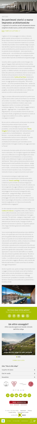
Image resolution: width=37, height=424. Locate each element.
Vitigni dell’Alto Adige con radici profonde (18, 352)
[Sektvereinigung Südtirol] (6, 384)
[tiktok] (25, 395)
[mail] (29, 395)
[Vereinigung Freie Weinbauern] (30, 384)
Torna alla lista (19, 360)
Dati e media (31, 421)
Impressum (23, 410)
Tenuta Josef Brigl (14, 181)
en (18, 390)
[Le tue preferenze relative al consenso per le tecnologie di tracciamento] (3, 421)
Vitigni (9, 421)
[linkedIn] (16, 395)
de (14, 390)
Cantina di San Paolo (20, 77)
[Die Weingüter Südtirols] (22, 384)
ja (21, 390)
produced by (14, 415)
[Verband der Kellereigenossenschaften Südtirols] (14, 384)
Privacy (30, 410)
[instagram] (8, 395)
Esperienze (24, 421)
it (16, 390)
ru (23, 390)
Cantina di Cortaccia (7, 211)
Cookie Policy (12, 412)
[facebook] (12, 395)
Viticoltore (16, 421)
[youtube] (20, 395)
